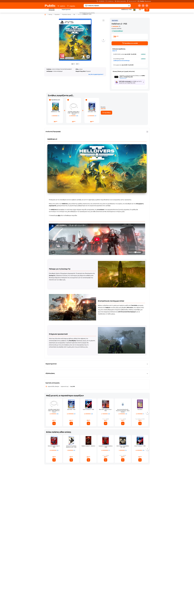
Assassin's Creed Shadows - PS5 (105, 446)
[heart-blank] (139, 5)
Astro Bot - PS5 (92, 111)
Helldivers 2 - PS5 (55, 111)
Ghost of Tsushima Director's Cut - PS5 (71, 446)
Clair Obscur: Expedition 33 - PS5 (122, 446)
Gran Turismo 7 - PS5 (88, 409)
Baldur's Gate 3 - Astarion (88, 446)
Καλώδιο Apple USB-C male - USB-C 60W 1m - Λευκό (74, 113)
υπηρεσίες (72, 6)
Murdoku (140, 409)
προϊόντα (62, 6)
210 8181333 (101, 1)
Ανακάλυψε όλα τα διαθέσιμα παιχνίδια (63, 215)
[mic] (129, 6)
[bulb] (67, 5)
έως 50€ (72, 386)
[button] (145, 1)
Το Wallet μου (110, 1)
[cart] (146, 5)
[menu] (58, 5)
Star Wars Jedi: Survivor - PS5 (105, 410)
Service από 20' (132, 1)
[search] (86, 5)
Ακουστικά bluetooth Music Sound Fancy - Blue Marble (122, 410)
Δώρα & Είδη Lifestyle (53, 386)
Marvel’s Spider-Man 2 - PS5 (54, 446)
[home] (50, 5)
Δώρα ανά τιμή (65, 386)
